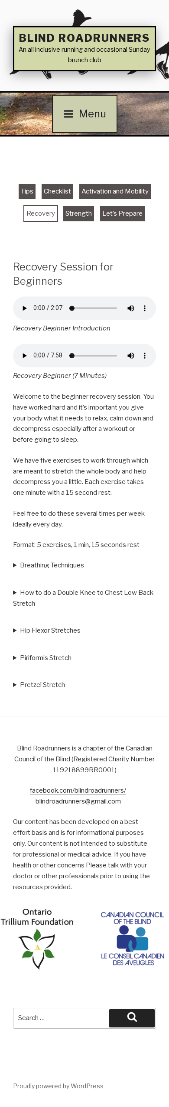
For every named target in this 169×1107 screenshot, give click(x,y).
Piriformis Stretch (46, 658)
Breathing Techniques (52, 565)
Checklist (57, 191)
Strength (78, 213)
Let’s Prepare (122, 213)
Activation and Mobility (115, 191)
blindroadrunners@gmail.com (78, 801)
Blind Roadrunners (84, 38)
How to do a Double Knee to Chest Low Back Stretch (83, 598)
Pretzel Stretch (43, 685)
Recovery (40, 213)
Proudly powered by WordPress (58, 1086)
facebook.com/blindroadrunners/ (78, 790)
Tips (27, 191)
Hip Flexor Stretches (50, 630)
